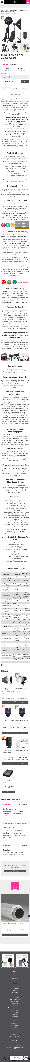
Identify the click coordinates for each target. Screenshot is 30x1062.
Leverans (15, 995)
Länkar (25, 89)
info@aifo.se (17, 1043)
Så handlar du (15, 988)
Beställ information (15, 1001)
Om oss (15, 980)
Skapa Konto (15, 1012)
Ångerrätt (15, 1010)
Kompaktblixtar (5, 11)
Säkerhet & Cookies (15, 999)
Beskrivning (6, 89)
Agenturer (15, 1003)
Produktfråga (9, 81)
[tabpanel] (15, 915)
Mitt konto (15, 992)
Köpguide (12, 11)
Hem (15, 974)
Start (2, 10)
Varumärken (11, 10)
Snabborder (15, 978)
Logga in (9, 871)
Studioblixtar (24, 10)
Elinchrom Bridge (6, 781)
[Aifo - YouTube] (7, 1059)
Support (15, 1006)
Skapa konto (20, 871)
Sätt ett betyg (14, 64)
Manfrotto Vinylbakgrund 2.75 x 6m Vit (12, 924)
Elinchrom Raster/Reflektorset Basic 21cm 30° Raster (8, 689)
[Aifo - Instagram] (3, 1059)
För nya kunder (15, 986)
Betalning (15, 997)
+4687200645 (17, 1045)
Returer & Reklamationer (15, 1008)
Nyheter (15, 976)
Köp (24, 81)
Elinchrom (17, 10)
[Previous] (2, 962)
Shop (6, 10)
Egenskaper (16, 89)
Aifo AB (15, 1040)
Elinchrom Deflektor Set (21, 750)
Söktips (15, 990)
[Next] (28, 48)
